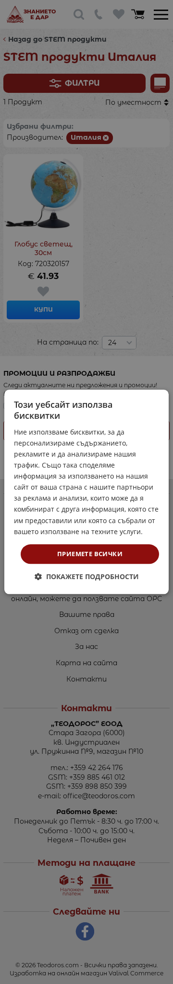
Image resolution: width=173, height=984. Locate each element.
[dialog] (86, 492)
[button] (87, 576)
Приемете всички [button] (90, 553)
